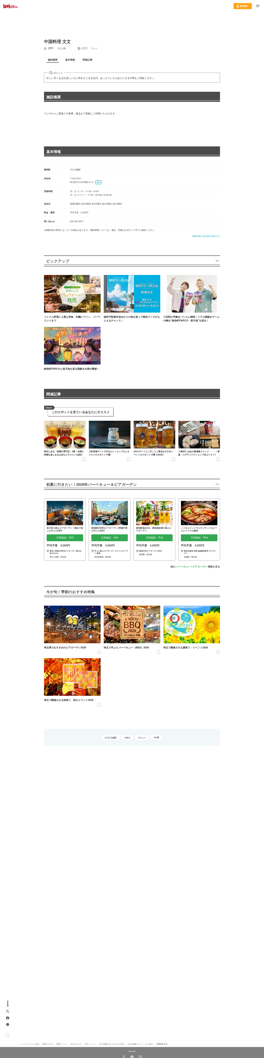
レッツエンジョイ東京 (30, 1044)
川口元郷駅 (111, 737)
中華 (157, 737)
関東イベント (62, 1044)
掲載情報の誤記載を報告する (206, 236)
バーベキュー (183, 566)
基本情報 (53, 151)
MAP (98, 182)
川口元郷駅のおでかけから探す (111, 1044)
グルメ (142, 737)
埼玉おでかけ (76, 1044)
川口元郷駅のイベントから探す (140, 1044)
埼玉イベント (90, 1044)
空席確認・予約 (64, 537)
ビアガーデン (200, 566)
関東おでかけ (47, 1044)
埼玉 (128, 737)
